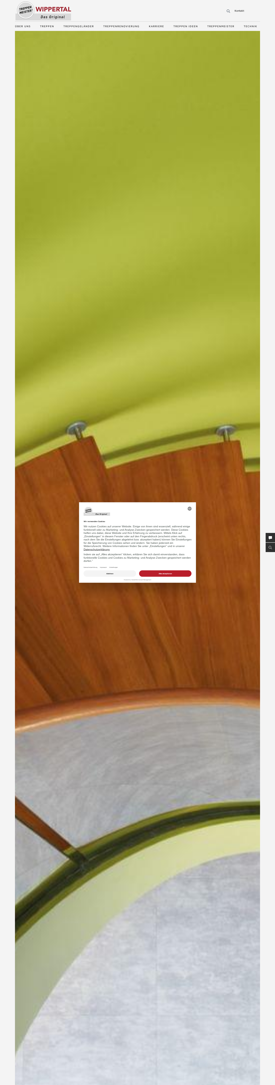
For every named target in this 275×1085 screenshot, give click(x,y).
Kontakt (239, 10)
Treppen (47, 26)
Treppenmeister (220, 26)
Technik (250, 26)
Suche (227, 11)
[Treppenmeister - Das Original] (43, 11)
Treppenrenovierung (121, 26)
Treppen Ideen (185, 26)
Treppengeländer (78, 26)
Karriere (156, 26)
